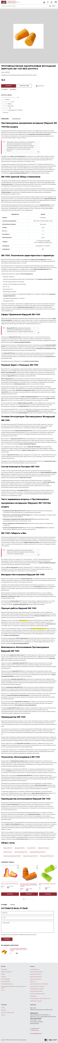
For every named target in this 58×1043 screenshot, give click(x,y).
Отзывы (3, 974)
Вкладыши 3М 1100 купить (46, 856)
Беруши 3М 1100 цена (43, 848)
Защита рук (33, 981)
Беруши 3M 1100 (8, 848)
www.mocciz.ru (36, 1016)
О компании (4, 969)
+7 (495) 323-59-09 (34, 1028)
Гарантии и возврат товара (7, 1012)
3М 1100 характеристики (21, 852)
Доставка (3, 1010)
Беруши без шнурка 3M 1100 (30, 856)
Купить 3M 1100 (31, 848)
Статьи (2, 990)
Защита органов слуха (35, 979)
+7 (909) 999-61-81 (34, 1030)
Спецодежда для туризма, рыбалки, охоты (40, 998)
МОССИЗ (35, 764)
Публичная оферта (5, 981)
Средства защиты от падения (37, 986)
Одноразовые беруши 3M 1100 (37, 852)
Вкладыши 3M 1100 (19, 848)
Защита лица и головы (35, 974)
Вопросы (12, 904)
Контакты (3, 976)
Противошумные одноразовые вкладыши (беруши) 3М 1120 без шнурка (28, 885)
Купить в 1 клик (24, 85)
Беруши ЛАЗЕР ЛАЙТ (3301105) (9, 883)
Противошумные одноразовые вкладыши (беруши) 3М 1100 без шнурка (18, 949)
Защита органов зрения (35, 976)
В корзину (10, 894)
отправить (7, 939)
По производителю (34, 969)
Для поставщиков (5, 979)
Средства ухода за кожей (36, 991)
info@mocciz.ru (38, 1033)
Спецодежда (33, 996)
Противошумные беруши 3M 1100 (12, 856)
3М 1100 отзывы (8, 852)
